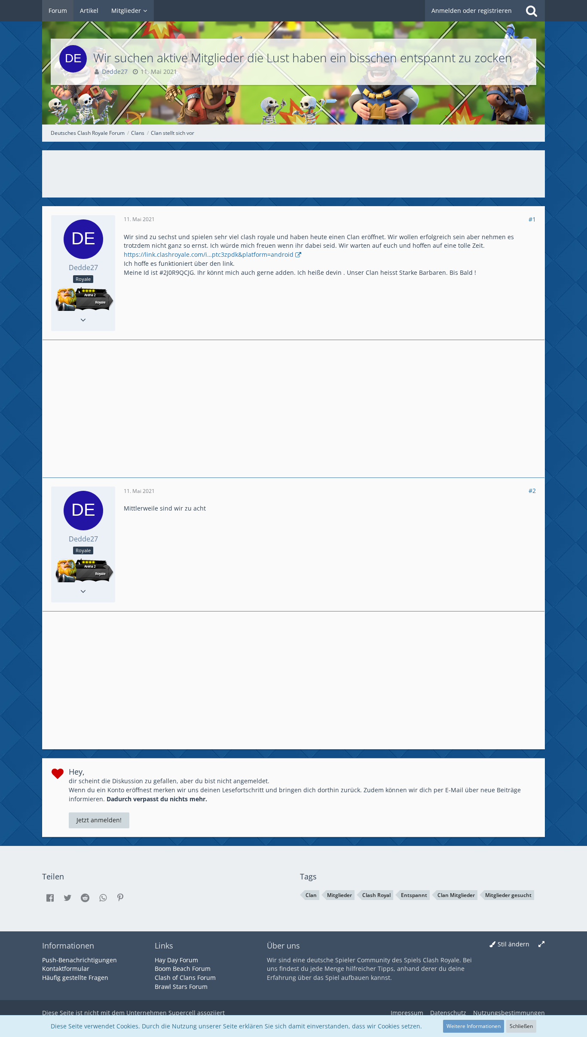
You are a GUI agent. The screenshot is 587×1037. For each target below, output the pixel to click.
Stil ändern (513, 944)
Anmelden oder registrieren (471, 10)
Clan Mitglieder (456, 895)
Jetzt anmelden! (99, 820)
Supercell (182, 1013)
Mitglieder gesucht (508, 895)
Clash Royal (376, 895)
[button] (50, 898)
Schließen (521, 1026)
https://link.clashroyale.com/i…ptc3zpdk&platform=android (209, 254)
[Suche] (531, 10)
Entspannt (414, 895)
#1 (532, 219)
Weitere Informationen (473, 1026)
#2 (532, 491)
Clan (311, 895)
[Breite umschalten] (541, 944)
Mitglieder (339, 895)
